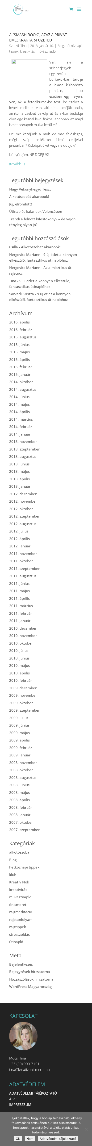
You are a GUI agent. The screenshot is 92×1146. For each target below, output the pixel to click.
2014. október (21, 381)
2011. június (19, 583)
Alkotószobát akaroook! (29, 196)
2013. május (19, 471)
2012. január (19, 546)
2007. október (21, 822)
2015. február (20, 366)
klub (12, 874)
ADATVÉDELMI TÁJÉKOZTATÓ (33, 1093)
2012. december (23, 493)
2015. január (19, 374)
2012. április (19, 538)
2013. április (19, 479)
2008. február (20, 807)
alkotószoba (19, 852)
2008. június (19, 784)
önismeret (17, 904)
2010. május (19, 665)
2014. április (19, 411)
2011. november (23, 553)
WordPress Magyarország (30, 986)
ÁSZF (13, 1098)
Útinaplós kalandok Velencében (35, 211)
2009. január (19, 755)
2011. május (19, 590)
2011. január (19, 620)
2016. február (20, 329)
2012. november (23, 501)
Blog (61, 45)
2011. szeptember (24, 568)
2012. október (21, 508)
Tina (23, 45)
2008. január (19, 814)
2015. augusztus (22, 337)
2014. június (19, 396)
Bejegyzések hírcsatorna (29, 971)
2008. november (23, 762)
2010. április (19, 673)
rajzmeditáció (20, 912)
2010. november (23, 635)
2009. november (23, 695)
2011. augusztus (22, 575)
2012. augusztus (22, 523)
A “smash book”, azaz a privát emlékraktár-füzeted (38, 37)
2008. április (19, 799)
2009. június (19, 725)
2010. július (18, 650)
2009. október (21, 702)
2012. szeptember (24, 516)
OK (18, 1139)
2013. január (19, 486)
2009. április (19, 740)
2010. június (19, 658)
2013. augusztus (22, 456)
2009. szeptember (24, 710)
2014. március (21, 419)
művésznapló (46, 51)
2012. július (18, 531)
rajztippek (17, 926)
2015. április (19, 359)
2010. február (20, 680)
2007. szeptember (24, 829)
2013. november (23, 441)
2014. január (19, 434)
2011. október (21, 561)
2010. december (23, 628)
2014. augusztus (22, 389)
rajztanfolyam (21, 919)
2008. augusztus (22, 777)
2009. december (23, 688)
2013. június (19, 464)
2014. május (19, 404)
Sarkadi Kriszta (21, 293)
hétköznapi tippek (24, 867)
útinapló (16, 941)
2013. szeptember (24, 449)
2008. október (21, 770)
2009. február (20, 747)
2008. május (19, 792)
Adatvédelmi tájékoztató (58, 1139)
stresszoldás (19, 934)
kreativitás (27, 51)
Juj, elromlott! (20, 204)
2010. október (21, 643)
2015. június (19, 344)
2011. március (21, 605)
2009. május (19, 732)
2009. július (18, 717)
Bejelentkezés (21, 964)
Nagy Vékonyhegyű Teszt (30, 189)
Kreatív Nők (19, 882)
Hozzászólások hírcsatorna (31, 979)
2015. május (19, 352)
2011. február (20, 613)
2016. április (19, 322)
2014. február (20, 426)
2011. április (19, 598)
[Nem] (86, 1129)
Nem (29, 1139)
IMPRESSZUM (20, 1104)
